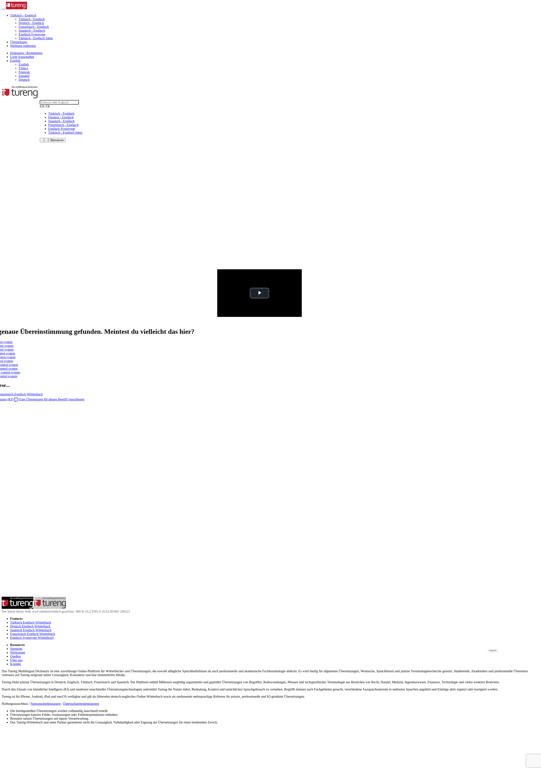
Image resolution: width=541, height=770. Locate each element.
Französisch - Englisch (34, 27)
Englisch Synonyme (32, 34)
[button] (23, 15)
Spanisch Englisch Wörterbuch (30, 630)
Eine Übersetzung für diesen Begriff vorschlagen (51, 399)
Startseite (16, 648)
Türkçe (23, 68)
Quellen (15, 656)
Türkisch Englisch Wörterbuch (30, 622)
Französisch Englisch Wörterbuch (32, 634)
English (24, 64)
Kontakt (15, 664)
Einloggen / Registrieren (26, 53)
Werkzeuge (17, 652)
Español (24, 76)
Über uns (16, 660)
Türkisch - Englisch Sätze (36, 38)
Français (24, 72)
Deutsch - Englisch (31, 23)
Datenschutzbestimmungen (81, 703)
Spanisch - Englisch (32, 30)
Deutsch (24, 79)
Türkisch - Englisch (32, 19)
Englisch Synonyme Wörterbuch (32, 637)
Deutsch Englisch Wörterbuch (30, 626)
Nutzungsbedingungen (45, 703)
